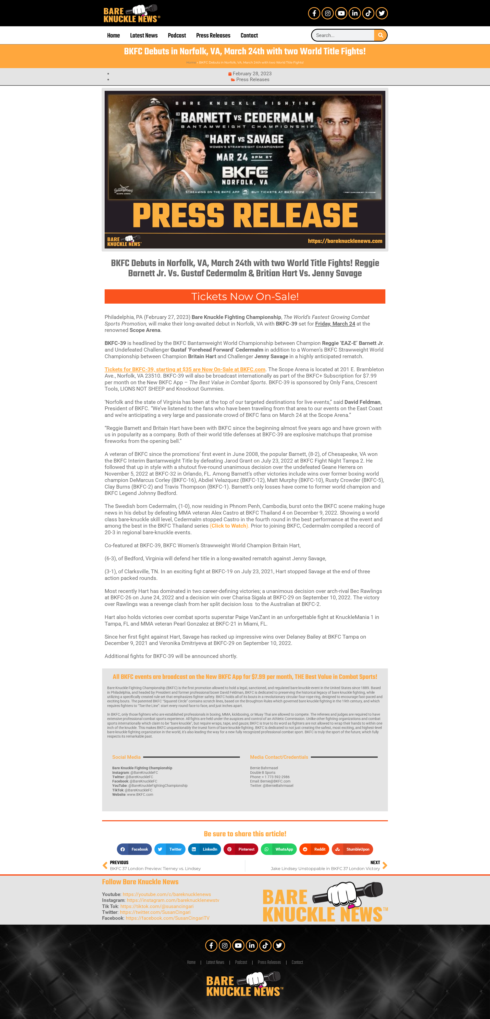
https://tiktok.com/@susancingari (157, 906)
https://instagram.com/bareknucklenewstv (173, 900)
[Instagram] (328, 13)
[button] (134, 849)
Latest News (144, 36)
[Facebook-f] (314, 13)
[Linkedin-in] (355, 13)
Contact (249, 36)
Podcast (177, 36)
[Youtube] (341, 13)
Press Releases (213, 36)
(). (230, 526)
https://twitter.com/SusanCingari (155, 912)
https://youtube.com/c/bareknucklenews (167, 894)
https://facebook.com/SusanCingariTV (168, 918)
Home (113, 36)
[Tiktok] (368, 13)
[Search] (380, 35)
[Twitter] (382, 13)
